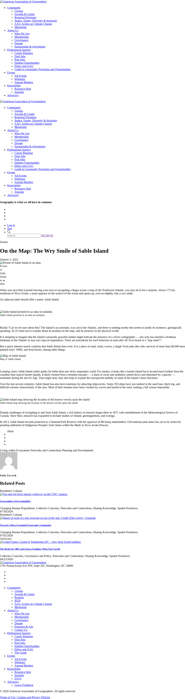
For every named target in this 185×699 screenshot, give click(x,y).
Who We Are (21, 33)
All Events (20, 75)
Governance (21, 40)
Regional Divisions (25, 17)
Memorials (20, 27)
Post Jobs (19, 59)
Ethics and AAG (23, 66)
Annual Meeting (23, 82)
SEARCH (47, 235)
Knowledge (14, 85)
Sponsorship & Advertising (29, 46)
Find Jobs (19, 56)
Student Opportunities (26, 62)
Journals (19, 92)
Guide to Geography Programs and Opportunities (42, 69)
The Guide (20, 652)
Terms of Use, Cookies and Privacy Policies (25, 697)
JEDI (17, 600)
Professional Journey (19, 49)
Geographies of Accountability (15, 501)
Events (11, 72)
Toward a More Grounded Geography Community (25, 525)
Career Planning (23, 53)
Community (14, 7)
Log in (11, 225)
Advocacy (13, 95)
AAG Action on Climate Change (33, 23)
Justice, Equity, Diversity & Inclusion (35, 20)
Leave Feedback (23, 685)
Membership (21, 36)
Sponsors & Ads (23, 626)
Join (9, 228)
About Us (12, 30)
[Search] (8, 232)
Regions (19, 597)
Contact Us (20, 629)
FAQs (17, 678)
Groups (18, 10)
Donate (18, 43)
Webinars (19, 79)
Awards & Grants (24, 14)
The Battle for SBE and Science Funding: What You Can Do (30, 549)
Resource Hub (22, 88)
